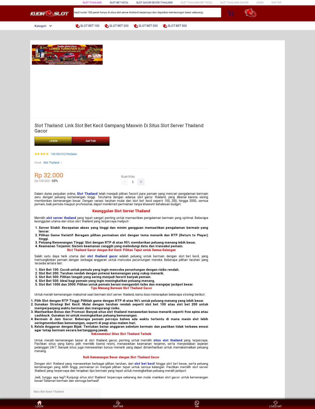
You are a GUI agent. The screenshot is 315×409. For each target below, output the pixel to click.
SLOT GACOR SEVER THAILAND (154, 2)
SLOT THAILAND (92, 2)
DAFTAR (276, 2)
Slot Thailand (51, 162)
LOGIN (260, 2)
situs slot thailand (167, 340)
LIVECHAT (275, 406)
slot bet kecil (144, 364)
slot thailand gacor (102, 256)
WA (197, 406)
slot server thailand (61, 218)
